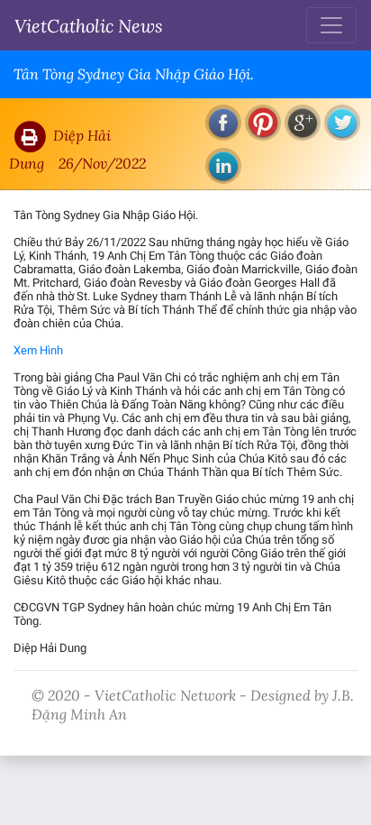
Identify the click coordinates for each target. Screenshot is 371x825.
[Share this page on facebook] (223, 123)
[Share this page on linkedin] (223, 166)
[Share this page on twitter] (342, 123)
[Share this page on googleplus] (303, 123)
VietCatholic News (88, 25)
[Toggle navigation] (331, 25)
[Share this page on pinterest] (263, 123)
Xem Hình (38, 350)
